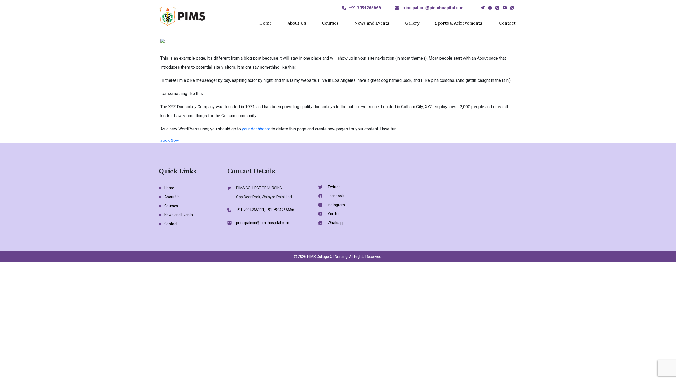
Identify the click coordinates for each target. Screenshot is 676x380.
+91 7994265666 (365, 7)
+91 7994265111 (250, 210)
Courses (330, 23)
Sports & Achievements (458, 23)
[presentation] (336, 50)
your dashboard (256, 128)
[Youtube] (505, 8)
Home (265, 23)
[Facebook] (490, 8)
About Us (297, 23)
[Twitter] (483, 8)
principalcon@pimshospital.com (433, 7)
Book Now (169, 140)
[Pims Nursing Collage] (182, 15)
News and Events (371, 23)
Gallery (412, 23)
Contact (507, 23)
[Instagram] (497, 8)
